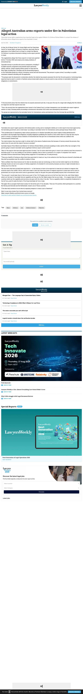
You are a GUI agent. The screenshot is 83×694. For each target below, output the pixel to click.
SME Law (3, 28)
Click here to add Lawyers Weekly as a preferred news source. (19, 195)
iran (22, 207)
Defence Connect (31, 207)
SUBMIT (41, 266)
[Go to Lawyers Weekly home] (41, 5)
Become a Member (75, 1)
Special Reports (11, 406)
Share (80, 42)
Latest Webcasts (9, 333)
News (8, 207)
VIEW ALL (77, 117)
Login (65, 1)
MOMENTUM (13, 1)
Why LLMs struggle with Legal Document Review (17, 396)
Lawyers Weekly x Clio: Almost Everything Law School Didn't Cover (23, 389)
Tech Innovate (6, 383)
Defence (15, 207)
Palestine (41, 207)
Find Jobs (41, 492)
